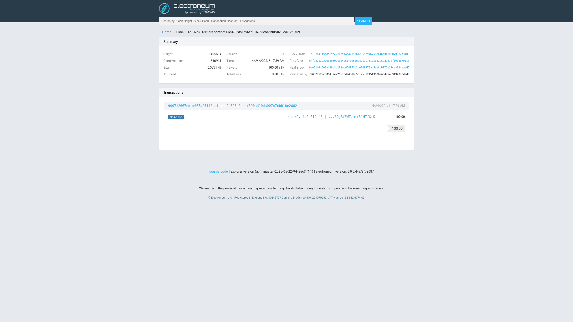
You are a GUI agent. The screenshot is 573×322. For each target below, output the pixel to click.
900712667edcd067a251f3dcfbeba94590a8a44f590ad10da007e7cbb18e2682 (232, 106)
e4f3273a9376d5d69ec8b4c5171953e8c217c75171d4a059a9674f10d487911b (359, 60)
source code (218, 171)
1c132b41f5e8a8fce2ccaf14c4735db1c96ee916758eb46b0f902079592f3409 (359, 54)
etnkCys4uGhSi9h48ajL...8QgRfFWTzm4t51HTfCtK (331, 117)
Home (166, 32)
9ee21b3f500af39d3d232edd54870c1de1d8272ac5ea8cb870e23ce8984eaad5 (359, 67)
